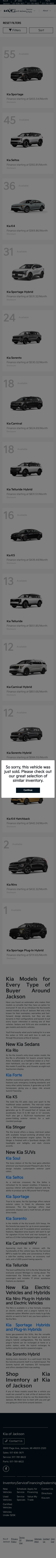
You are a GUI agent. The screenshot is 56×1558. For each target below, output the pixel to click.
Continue (28, 790)
